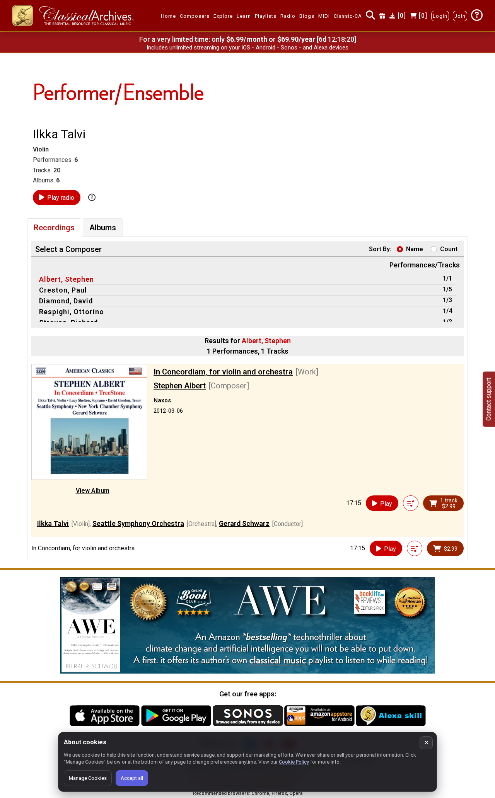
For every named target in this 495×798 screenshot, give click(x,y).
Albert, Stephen (66, 279)
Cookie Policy (294, 762)
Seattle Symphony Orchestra (138, 523)
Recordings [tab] (54, 227)
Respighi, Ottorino (71, 312)
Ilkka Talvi (53, 523)
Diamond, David (66, 301)
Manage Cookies (88, 778)
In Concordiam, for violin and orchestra (223, 371)
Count (448, 249)
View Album (92, 490)
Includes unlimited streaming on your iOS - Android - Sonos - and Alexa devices (247, 47)
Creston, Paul (63, 290)
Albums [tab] (102, 227)
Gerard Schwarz (244, 523)
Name (414, 249)
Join (460, 16)
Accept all (132, 778)
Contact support (488, 399)
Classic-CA (348, 16)
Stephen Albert (180, 385)
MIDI (324, 16)
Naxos (162, 400)
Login (440, 16)
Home (168, 16)
